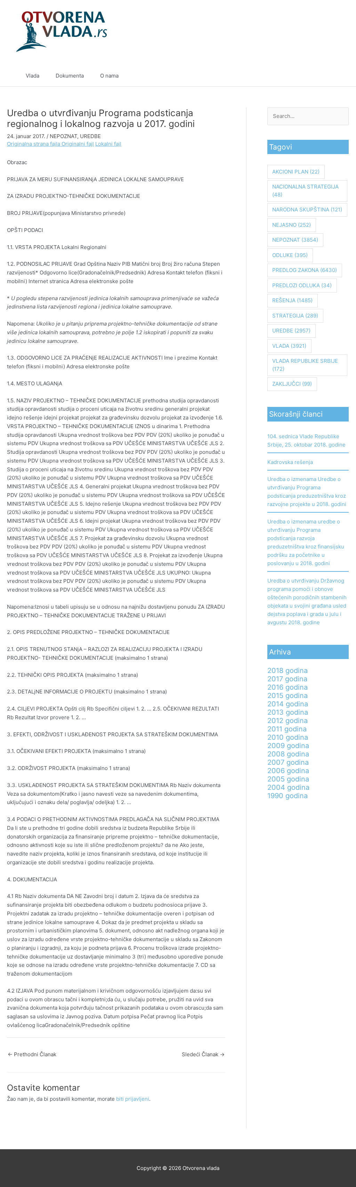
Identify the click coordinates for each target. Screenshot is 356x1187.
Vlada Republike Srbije (305, 365)
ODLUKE (290, 255)
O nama (109, 75)
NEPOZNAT (63, 136)
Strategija (295, 315)
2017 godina (287, 679)
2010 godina (287, 737)
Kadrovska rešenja (290, 462)
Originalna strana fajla (34, 144)
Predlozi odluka (302, 285)
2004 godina (288, 787)
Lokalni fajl (108, 144)
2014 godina (287, 704)
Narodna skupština (307, 209)
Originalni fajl (78, 144)
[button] (327, 76)
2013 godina (287, 712)
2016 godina (287, 687)
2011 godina (287, 729)
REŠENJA (292, 300)
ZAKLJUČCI (292, 383)
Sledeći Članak (203, 1054)
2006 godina (288, 771)
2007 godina (288, 762)
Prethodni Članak (32, 1054)
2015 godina (287, 695)
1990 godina (287, 796)
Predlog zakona (304, 270)
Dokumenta (70, 75)
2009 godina (288, 745)
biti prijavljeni (132, 1099)
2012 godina (287, 720)
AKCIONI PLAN (295, 171)
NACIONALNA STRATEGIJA (305, 190)
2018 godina (287, 670)
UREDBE (90, 136)
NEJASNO (291, 225)
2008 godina (288, 754)
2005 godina (288, 779)
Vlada (32, 75)
